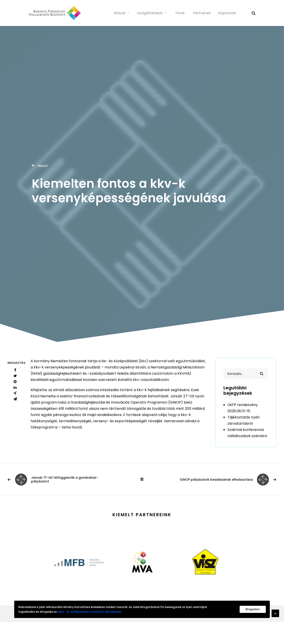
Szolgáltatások (150, 13)
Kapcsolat (227, 13)
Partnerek (202, 13)
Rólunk (119, 13)
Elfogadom (253, 609)
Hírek (180, 13)
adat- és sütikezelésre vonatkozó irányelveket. (89, 612)
